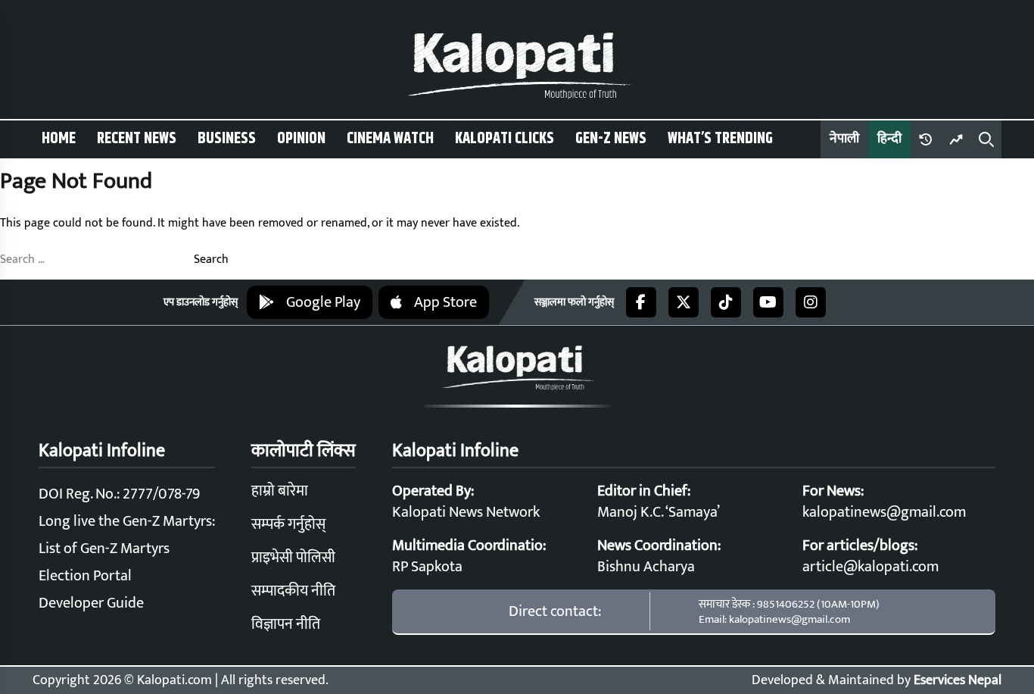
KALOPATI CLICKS (504, 139)
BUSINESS (227, 139)
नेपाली (844, 138)
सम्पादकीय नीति (293, 591)
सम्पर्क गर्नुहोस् (288, 524)
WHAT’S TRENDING (720, 139)
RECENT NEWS (136, 139)
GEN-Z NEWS (610, 139)
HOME (59, 139)
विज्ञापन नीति (285, 624)
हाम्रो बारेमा (279, 491)
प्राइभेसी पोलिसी (293, 558)
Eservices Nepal (957, 680)
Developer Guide (91, 603)
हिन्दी (889, 138)
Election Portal (85, 576)
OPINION (301, 139)
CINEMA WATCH (390, 139)
